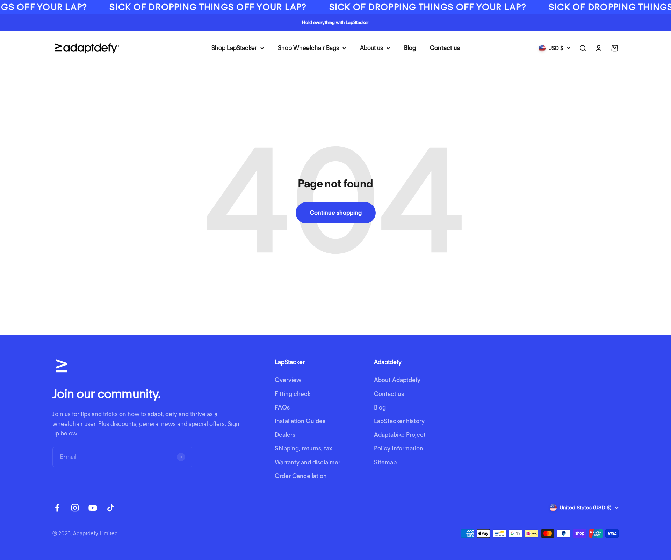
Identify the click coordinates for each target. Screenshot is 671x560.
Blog (410, 47)
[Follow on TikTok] (110, 508)
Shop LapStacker (234, 47)
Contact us (445, 47)
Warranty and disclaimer (307, 462)
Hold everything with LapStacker (335, 22)
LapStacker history (399, 421)
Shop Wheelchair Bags (308, 47)
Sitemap (385, 462)
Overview (288, 379)
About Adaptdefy (397, 379)
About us (371, 47)
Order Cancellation (301, 475)
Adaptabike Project (400, 434)
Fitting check (293, 393)
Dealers (285, 434)
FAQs (282, 407)
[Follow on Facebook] (57, 508)
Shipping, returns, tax (303, 448)
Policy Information (398, 448)
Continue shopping (336, 212)
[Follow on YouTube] (93, 508)
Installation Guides (300, 421)
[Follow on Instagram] (75, 508)
